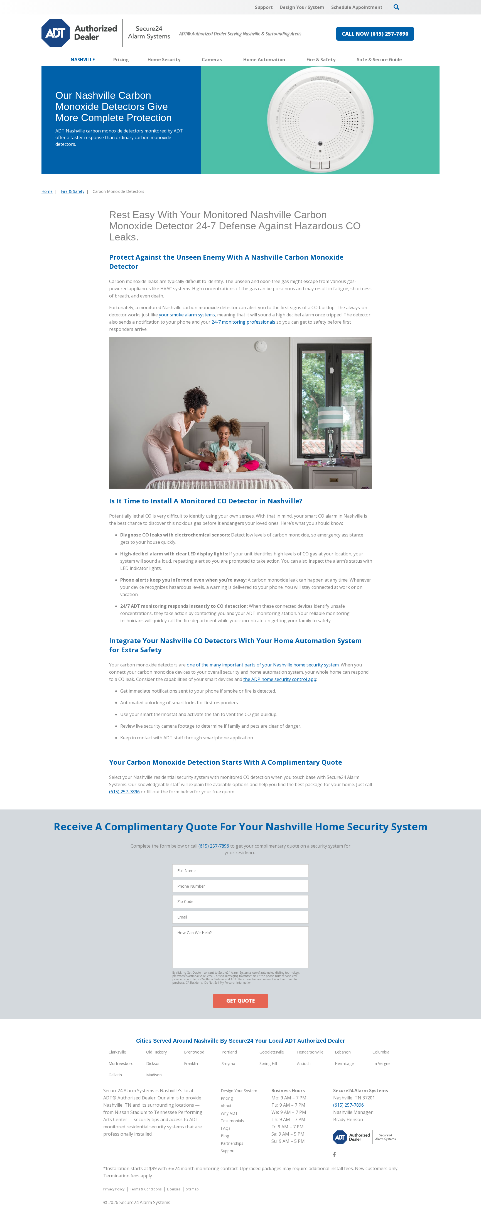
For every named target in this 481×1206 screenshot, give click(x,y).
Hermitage (344, 1063)
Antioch (304, 1063)
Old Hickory (156, 1052)
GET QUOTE (240, 1000)
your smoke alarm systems (187, 315)
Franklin (191, 1063)
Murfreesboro (121, 1063)
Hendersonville (310, 1052)
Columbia (380, 1052)
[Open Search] (396, 7)
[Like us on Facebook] (334, 1156)
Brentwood (194, 1052)
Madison (154, 1074)
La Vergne (381, 1063)
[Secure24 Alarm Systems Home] (105, 33)
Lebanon (343, 1052)
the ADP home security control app (279, 679)
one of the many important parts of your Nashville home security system (263, 665)
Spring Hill (268, 1063)
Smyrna (228, 1063)
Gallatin (115, 1074)
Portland (229, 1052)
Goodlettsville (271, 1052)
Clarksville (117, 1052)
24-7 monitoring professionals (243, 322)
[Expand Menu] (183, 59)
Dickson (153, 1063)
